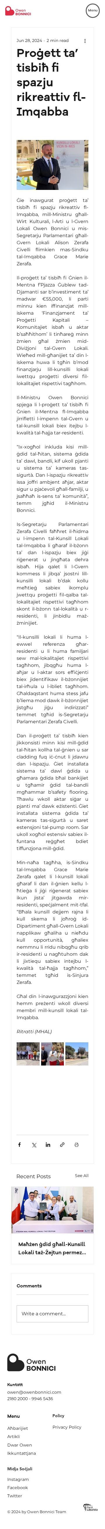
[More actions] (84, 40)
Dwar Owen (19, 1445)
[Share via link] (62, 1144)
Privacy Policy (66, 1427)
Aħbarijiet (17, 1428)
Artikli (13, 1436)
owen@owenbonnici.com (34, 1392)
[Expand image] (28, 1054)
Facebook (17, 1487)
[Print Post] (76, 1144)
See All (82, 1175)
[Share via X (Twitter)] (33, 1144)
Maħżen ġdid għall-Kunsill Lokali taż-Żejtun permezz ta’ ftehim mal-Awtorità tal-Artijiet (51, 1249)
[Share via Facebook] (19, 1144)
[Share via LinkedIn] (48, 1144)
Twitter (14, 1495)
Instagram (18, 1479)
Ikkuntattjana (21, 1453)
